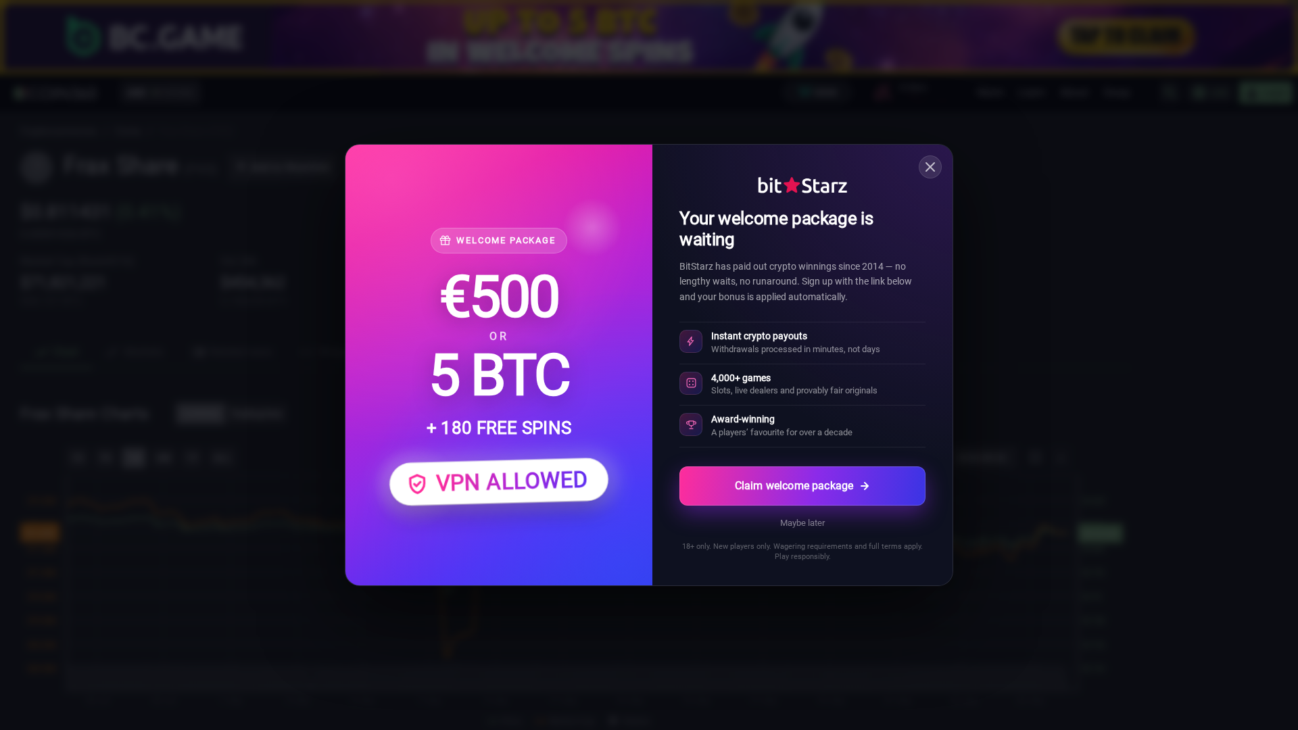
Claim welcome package (794, 485)
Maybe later (802, 523)
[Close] (930, 166)
